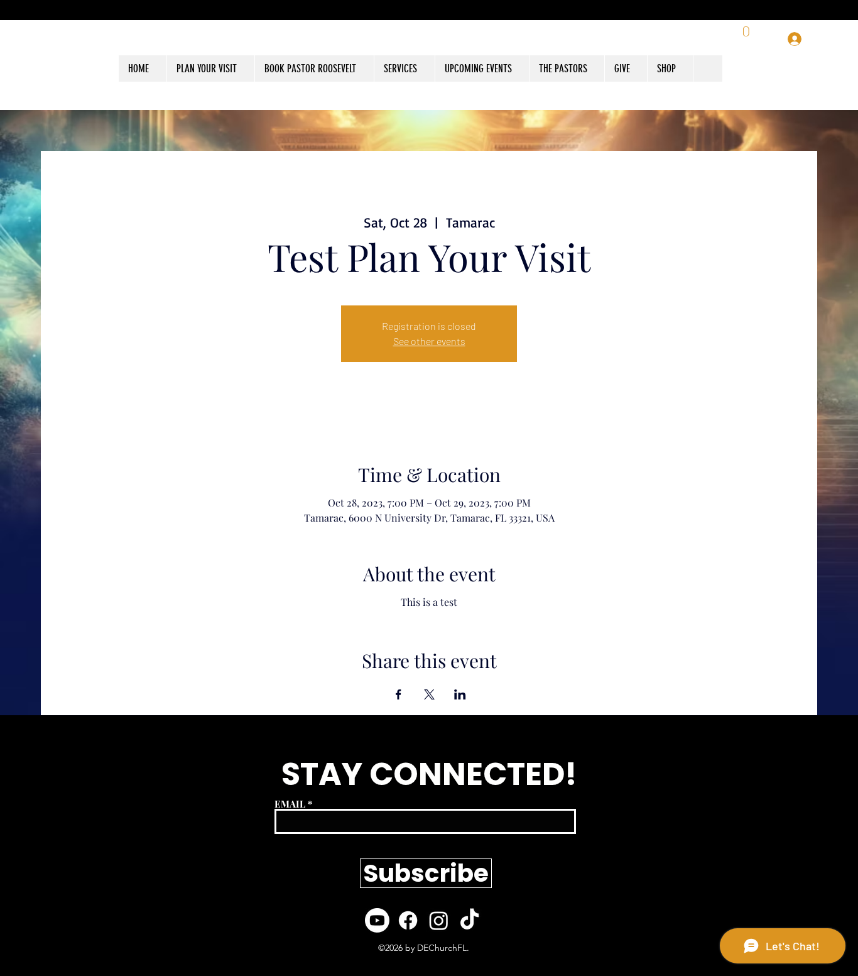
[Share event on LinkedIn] (460, 694)
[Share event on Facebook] (399, 694)
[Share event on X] (429, 694)
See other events (429, 341)
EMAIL (289, 804)
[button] (670, 68)
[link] (747, 39)
